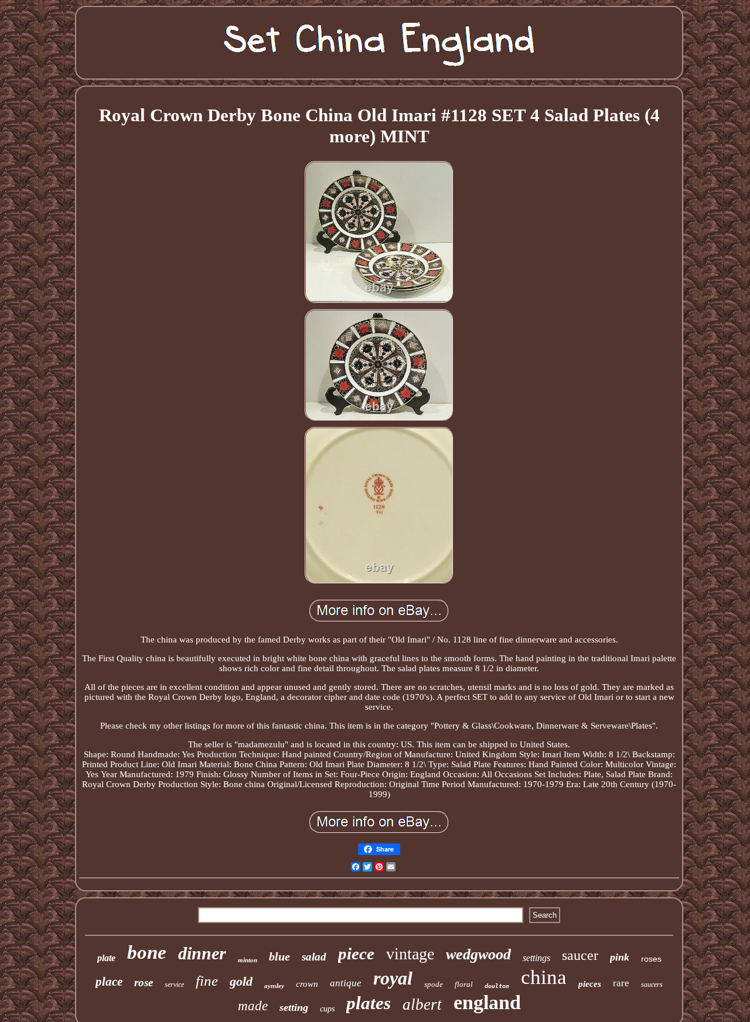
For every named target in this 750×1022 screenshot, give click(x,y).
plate (106, 958)
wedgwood (478, 954)
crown (307, 984)
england (487, 1002)
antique (346, 983)
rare (621, 983)
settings (536, 958)
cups (327, 1008)
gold (241, 981)
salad (314, 957)
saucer (580, 955)
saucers (652, 984)
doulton (497, 986)
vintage (410, 954)
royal (392, 978)
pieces (589, 984)
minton (247, 959)
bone (146, 952)
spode (433, 984)
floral (464, 984)
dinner (202, 953)
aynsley (274, 985)
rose (143, 982)
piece (356, 953)
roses (651, 958)
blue (279, 956)
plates (368, 1003)
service (174, 984)
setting (293, 1007)
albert (422, 1004)
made (253, 1006)
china (544, 977)
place (109, 982)
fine (207, 981)
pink (619, 957)
